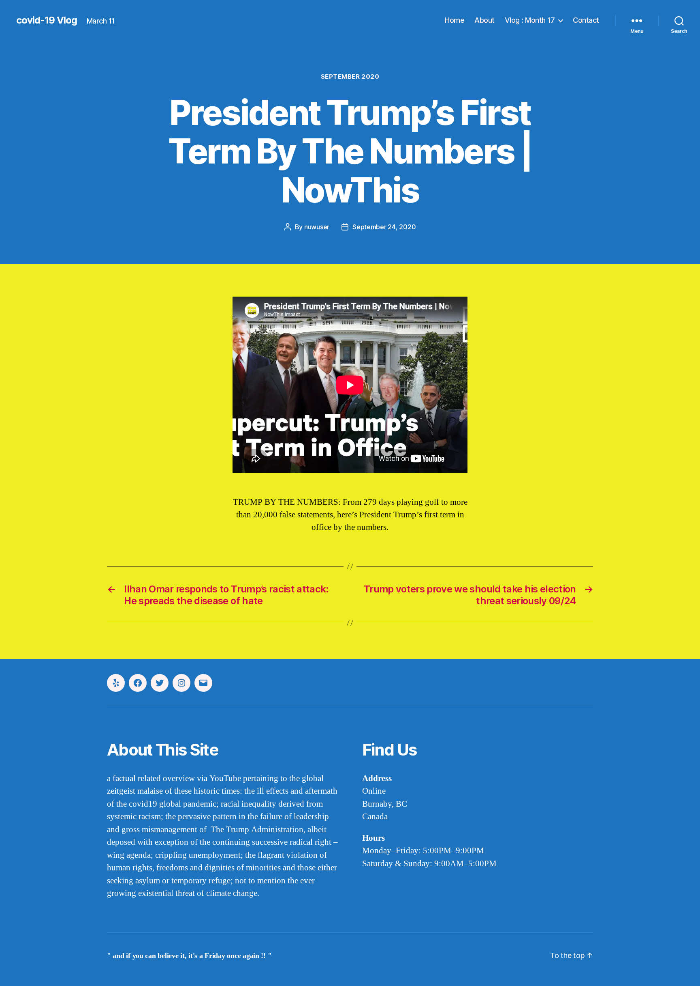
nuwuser (316, 227)
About (484, 20)
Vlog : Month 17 (530, 20)
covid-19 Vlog (46, 20)
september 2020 (350, 76)
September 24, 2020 (384, 227)
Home (454, 20)
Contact (586, 20)
